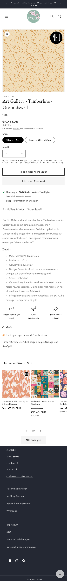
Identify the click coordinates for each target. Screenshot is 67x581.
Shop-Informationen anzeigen (22, 200)
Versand (16, 128)
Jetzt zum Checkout (33, 181)
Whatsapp (12, 510)
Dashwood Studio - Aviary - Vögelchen (42, 402)
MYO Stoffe (37, 579)
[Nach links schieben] (26, 430)
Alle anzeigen (33, 440)
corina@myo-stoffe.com (20, 476)
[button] (6, 16)
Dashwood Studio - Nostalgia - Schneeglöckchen (15, 402)
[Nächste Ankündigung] (61, 4)
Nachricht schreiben (17, 488)
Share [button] (9, 326)
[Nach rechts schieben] (40, 430)
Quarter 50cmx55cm (40, 140)
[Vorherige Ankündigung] (6, 4)
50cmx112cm (13, 140)
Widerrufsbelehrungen (18, 539)
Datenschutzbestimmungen (21, 546)
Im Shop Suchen (15, 496)
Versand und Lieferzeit (18, 503)
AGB (9, 532)
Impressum (12, 524)
